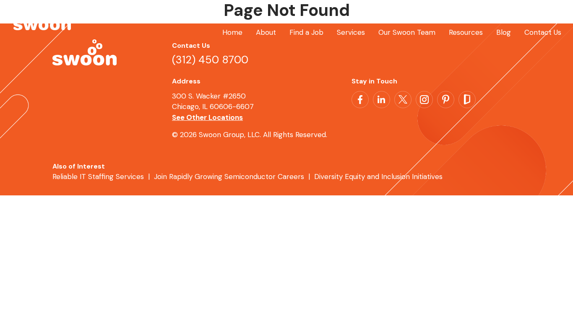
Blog (503, 32)
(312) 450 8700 (210, 60)
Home (232, 32)
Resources (466, 32)
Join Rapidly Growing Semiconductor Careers (229, 176)
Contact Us (542, 32)
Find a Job (306, 32)
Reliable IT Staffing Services (98, 176)
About (266, 32)
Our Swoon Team (406, 32)
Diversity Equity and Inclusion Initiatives (378, 176)
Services (351, 32)
